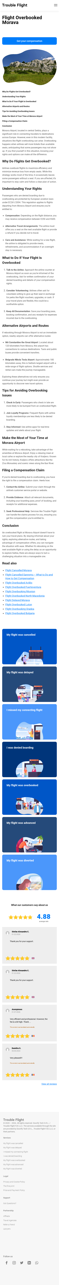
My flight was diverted (12, 1169)
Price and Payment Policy (14, 1190)
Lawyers (6, 1229)
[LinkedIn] (29, 1263)
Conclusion (7, 126)
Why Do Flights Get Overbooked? (16, 92)
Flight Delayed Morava (17, 600)
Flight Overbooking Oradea (19, 608)
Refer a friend (9, 1225)
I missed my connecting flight (15, 1152)
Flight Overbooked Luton (18, 604)
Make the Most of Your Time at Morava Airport (22, 116)
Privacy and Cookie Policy (14, 1182)
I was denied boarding (12, 1156)
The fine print (8, 1186)
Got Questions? (9, 1203)
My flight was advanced (13, 1164)
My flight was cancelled (13, 1143)
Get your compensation (29, 41)
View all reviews (49, 1084)
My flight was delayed (12, 1147)
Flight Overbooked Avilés (18, 582)
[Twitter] (21, 1263)
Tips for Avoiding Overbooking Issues (18, 111)
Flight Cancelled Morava (18, 570)
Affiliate (6, 1216)
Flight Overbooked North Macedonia (25, 595)
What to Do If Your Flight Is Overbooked (19, 101)
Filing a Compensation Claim (14, 121)
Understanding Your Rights (14, 96)
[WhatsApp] (36, 1263)
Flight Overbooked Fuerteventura (23, 587)
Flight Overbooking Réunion (20, 591)
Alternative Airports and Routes (16, 106)
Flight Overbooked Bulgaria (20, 613)
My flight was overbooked (14, 1160)
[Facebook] (6, 1263)
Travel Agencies (9, 1220)
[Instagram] (14, 1263)
